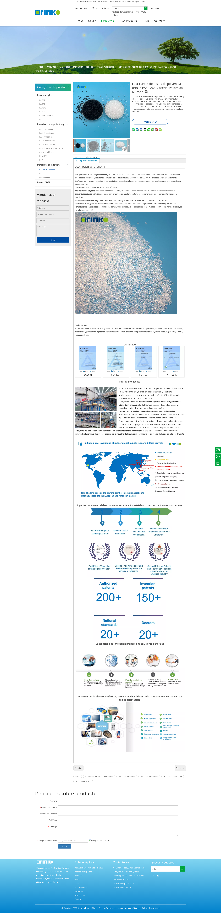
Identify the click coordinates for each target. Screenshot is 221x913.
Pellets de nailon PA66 (149, 776)
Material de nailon (92, 776)
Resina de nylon (44, 95)
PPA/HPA (43, 156)
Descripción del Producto (86, 161)
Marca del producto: (83, 157)
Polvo (77, 879)
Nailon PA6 (108, 776)
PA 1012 (42, 108)
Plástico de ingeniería (83, 872)
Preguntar (148, 121)
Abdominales (44, 177)
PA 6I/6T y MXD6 (46, 115)
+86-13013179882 (100, 1)
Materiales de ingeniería (48, 164)
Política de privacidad (150, 908)
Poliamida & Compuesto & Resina (89, 868)
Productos (79, 891)
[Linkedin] (157, 876)
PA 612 (42, 100)
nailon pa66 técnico (83, 781)
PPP (41, 160)
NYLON (115, 15)
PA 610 (42, 104)
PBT (41, 173)
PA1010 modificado (47, 144)
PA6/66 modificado (47, 169)
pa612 (77, 776)
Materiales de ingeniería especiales (54, 124)
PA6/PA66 (78, 875)
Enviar (53, 240)
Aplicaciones (80, 895)
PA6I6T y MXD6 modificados (51, 148)
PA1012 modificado (47, 140)
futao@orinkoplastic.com (135, 1)
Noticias (105, 8)
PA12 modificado (46, 129)
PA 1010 (42, 111)
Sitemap (136, 908)
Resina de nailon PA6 (126, 776)
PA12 (41, 119)
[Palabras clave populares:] (145, 8)
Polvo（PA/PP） (45, 182)
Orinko (77, 883)
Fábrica (95, 8)
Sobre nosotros (81, 8)
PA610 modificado (46, 137)
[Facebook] (153, 876)
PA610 (143, 12)
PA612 (136, 12)
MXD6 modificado (46, 152)
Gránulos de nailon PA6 (172, 776)
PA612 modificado (46, 133)
